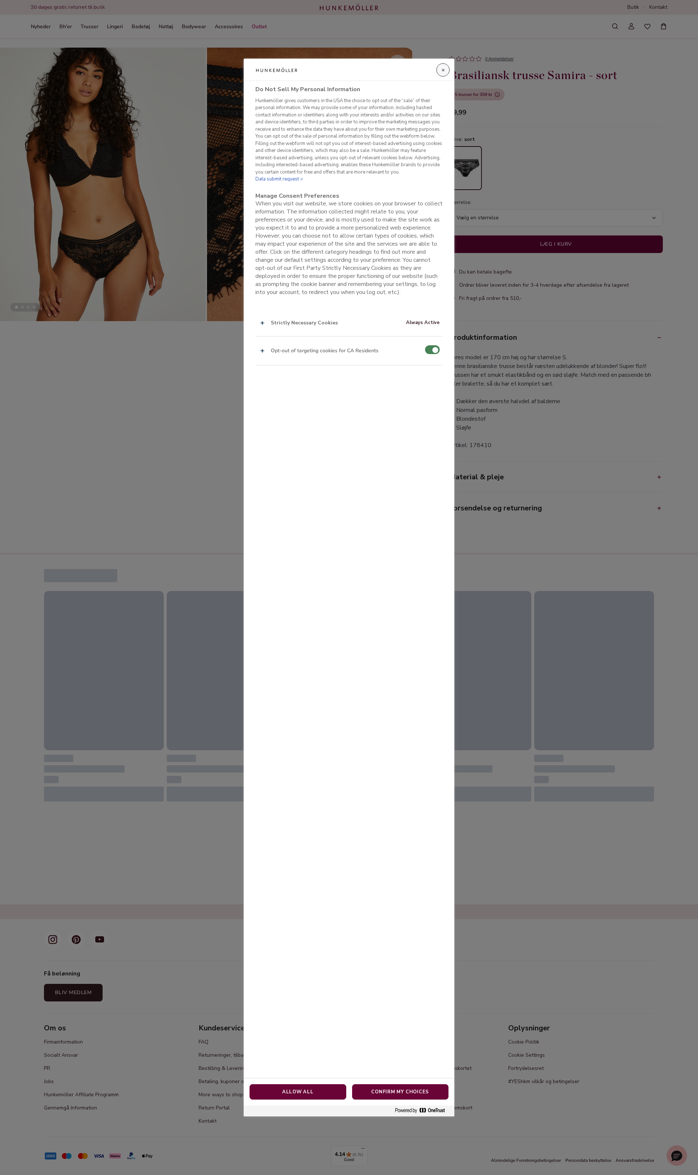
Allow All (298, 1092)
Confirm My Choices (400, 1092)
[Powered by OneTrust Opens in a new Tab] (423, 1110)
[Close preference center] (443, 70)
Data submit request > (279, 179)
